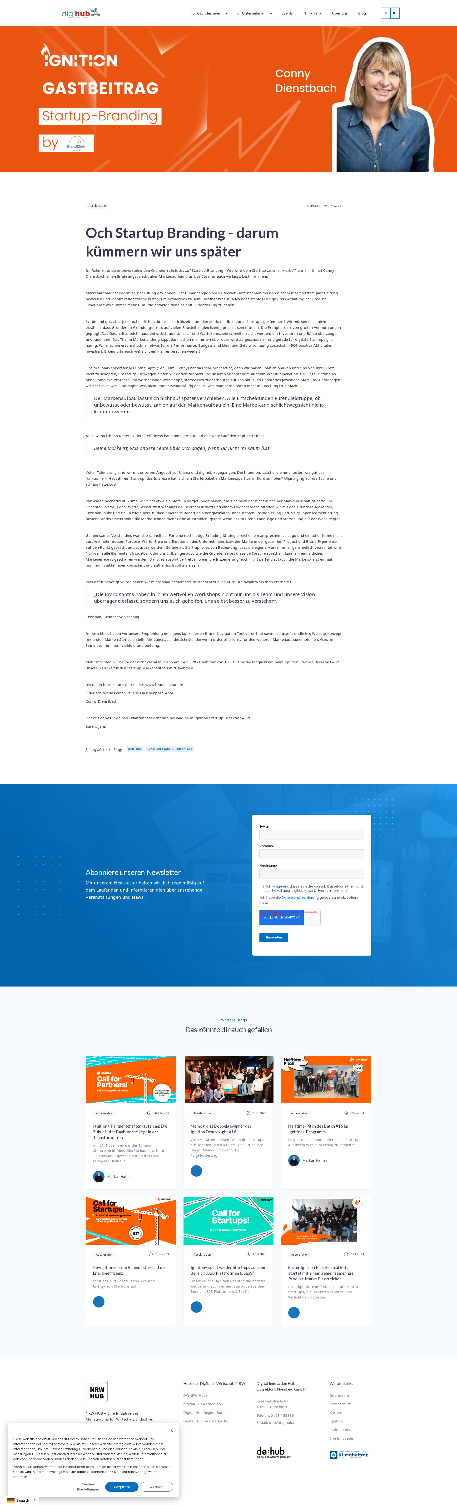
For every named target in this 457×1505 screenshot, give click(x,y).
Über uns (340, 13)
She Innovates (342, 1438)
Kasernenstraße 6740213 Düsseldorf (272, 1404)
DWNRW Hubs (195, 1395)
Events (287, 13)
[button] (207, 13)
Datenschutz (340, 1403)
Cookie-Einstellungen (88, 1486)
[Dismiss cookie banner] (171, 1431)
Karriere (336, 1412)
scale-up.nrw (341, 1429)
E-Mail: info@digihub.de (277, 1422)
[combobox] (22, 1500)
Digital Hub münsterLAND (205, 1421)
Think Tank (312, 13)
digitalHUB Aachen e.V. (202, 1403)
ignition (336, 1421)
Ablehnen (157, 1487)
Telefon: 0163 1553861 (276, 1415)
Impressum (339, 1395)
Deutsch (23, 1500)
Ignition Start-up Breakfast (170, 748)
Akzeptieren (122, 1487)
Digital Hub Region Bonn (204, 1412)
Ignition (134, 748)
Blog (362, 13)
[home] (81, 13)
